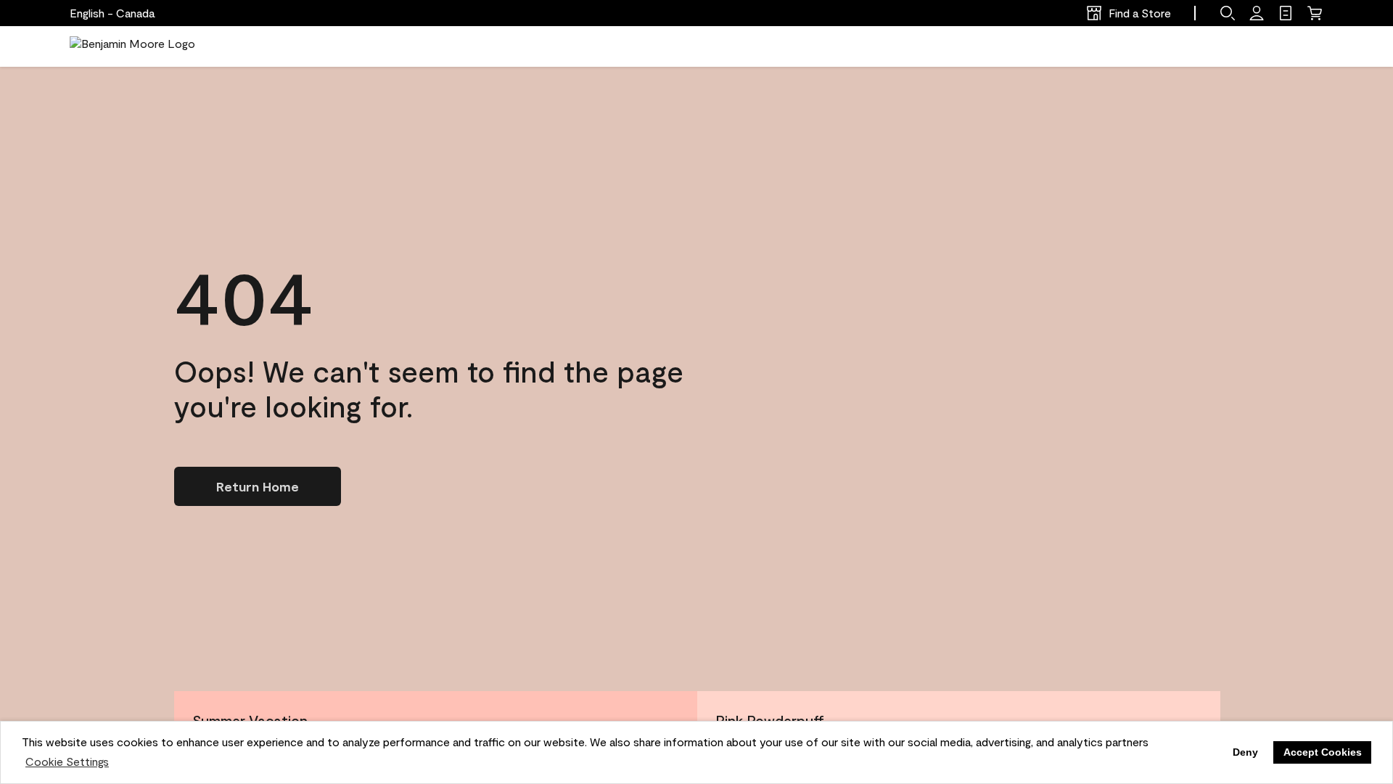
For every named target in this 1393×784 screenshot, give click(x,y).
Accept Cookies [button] (1322, 752)
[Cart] (1314, 13)
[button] (1227, 13)
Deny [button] (1245, 752)
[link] (1285, 13)
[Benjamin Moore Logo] (132, 46)
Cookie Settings (67, 761)
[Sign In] (1256, 13)
